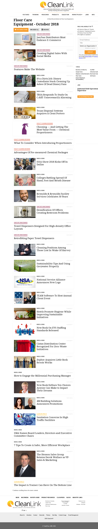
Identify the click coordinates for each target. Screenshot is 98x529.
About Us (22, 515)
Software (93, 76)
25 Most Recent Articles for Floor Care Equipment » (60, 19)
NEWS (17, 497)
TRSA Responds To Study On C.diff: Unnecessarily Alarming (54, 96)
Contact (35, 515)
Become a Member (18, 507)
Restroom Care (82, 501)
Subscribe (41, 515)
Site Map (54, 515)
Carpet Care (79, 72)
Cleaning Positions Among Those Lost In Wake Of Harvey (53, 249)
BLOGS (69, 497)
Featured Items (21, 30)
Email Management (73, 515)
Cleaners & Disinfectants (83, 74)
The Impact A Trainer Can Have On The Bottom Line (43, 485)
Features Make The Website (29, 69)
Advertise (29, 515)
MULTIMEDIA (24, 497)
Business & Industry (81, 70)
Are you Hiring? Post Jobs (85, 96)
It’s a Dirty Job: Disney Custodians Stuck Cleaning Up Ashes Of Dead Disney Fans (53, 81)
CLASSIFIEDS (61, 497)
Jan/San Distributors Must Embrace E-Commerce (51, 38)
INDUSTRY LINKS (77, 497)
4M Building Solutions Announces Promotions (50, 402)
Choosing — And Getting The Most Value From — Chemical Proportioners (53, 130)
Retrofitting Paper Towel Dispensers (34, 238)
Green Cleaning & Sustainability (80, 78)
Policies (48, 515)
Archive (46, 30)
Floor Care (78, 76)
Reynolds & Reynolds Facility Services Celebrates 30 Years (53, 195)
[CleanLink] (57, 5)
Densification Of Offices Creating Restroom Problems (53, 211)
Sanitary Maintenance (54, 9)
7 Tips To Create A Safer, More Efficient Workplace (42, 445)
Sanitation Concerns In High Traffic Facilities (52, 418)
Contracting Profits (66, 9)
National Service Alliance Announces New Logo (51, 281)
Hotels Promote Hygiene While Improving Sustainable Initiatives (54, 314)
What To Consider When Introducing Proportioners (43, 143)
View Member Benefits (29, 507)
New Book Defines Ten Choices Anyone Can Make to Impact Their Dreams (54, 388)
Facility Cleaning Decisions (55, 10)
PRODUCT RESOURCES (48, 497)
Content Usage (62, 515)
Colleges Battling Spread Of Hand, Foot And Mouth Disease (54, 179)
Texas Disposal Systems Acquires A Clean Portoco (51, 112)
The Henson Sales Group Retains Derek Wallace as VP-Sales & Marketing (53, 457)
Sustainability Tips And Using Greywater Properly (53, 265)
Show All (35, 30)
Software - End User (80, 504)
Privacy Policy (88, 56)
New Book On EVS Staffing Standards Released (51, 329)
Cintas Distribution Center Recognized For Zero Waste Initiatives (52, 346)
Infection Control (65, 505)
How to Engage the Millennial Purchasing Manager (42, 375)
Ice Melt (92, 70)
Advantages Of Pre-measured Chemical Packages (41, 152)
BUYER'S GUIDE (35, 497)
